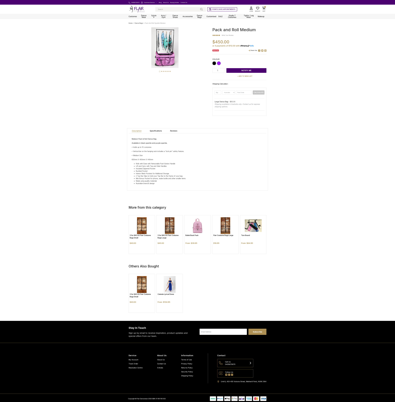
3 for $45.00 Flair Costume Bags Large (168, 236)
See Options (197, 254)
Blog (160, 2)
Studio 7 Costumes (232, 16)
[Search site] (201, 9)
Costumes (133, 16)
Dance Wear (143, 16)
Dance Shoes (175, 16)
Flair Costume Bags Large (223, 235)
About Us (166, 2)
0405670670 (135, 2)
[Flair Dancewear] (137, 9)
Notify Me (246, 70)
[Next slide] (261, 234)
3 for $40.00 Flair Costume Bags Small (140, 236)
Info (252, 46)
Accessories (188, 16)
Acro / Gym (163, 16)
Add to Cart (142, 254)
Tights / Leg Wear (249, 16)
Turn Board (245, 235)
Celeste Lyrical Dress (166, 294)
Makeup (261, 16)
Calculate (259, 92)
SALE (220, 16)
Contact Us (184, 2)
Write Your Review (228, 35)
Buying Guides (174, 2)
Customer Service (149, 2)
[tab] (159, 71)
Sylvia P (153, 16)
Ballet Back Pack (191, 235)
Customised (211, 16)
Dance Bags (199, 16)
